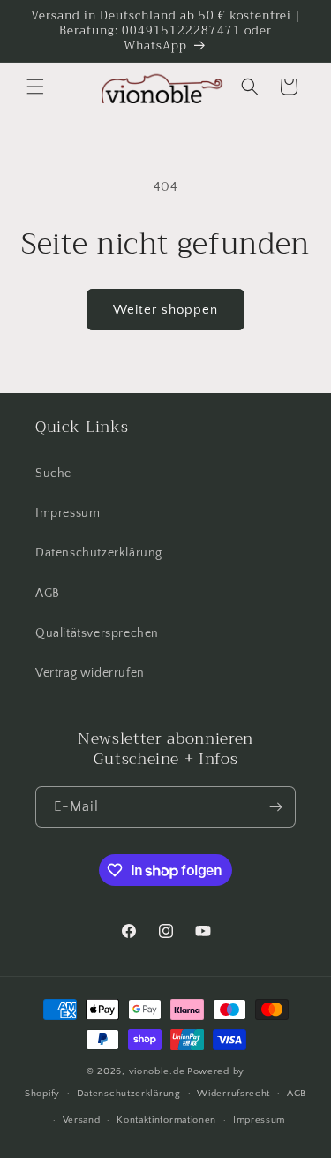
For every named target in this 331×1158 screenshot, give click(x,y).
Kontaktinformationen (166, 1120)
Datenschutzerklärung (98, 553)
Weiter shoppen (165, 309)
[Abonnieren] (275, 807)
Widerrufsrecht (233, 1093)
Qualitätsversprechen (97, 633)
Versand (82, 1120)
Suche (53, 473)
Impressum (67, 513)
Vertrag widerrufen (90, 673)
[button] (35, 86)
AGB (47, 594)
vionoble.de (157, 1071)
